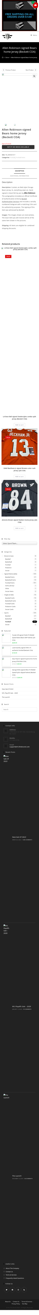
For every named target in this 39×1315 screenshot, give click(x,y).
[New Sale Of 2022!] (7, 838)
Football (12, 157)
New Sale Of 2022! (7, 689)
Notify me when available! (18, 147)
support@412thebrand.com (20, 747)
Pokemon (8, 568)
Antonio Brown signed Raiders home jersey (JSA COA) (19, 521)
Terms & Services (11, 1275)
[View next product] (35, 70)
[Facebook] (12, 1289)
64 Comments (28, 1178)
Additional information (19, 176)
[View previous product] (3, 70)
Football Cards (10, 604)
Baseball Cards (10, 598)
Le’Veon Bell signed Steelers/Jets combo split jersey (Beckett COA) (19, 418)
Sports (6, 613)
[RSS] (24, 1289)
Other (7, 588)
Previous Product (11, 70)
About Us (8, 1301)
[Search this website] (19, 709)
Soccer (7, 571)
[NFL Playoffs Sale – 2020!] (7, 1007)
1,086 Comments (27, 840)
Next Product (29, 70)
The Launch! (6, 697)
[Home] (2, 57)
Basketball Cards (10, 601)
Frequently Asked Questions (15, 1278)
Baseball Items (10, 577)
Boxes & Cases (9, 556)
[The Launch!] (7, 1177)
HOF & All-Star (9, 586)
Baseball (8, 559)
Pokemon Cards (10, 606)
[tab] (19, 171)
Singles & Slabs (9, 595)
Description (19, 171)
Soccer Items (9, 591)
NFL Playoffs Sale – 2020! (10, 693)
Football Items (20, 157)
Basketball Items (10, 580)
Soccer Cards (9, 609)
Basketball (8, 562)
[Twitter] (6, 1289)
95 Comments (27, 1009)
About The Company (12, 1268)
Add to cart (19, 425)
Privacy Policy (16, 1304)
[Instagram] (18, 1289)
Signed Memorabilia (10, 574)
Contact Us (9, 1272)
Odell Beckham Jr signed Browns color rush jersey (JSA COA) (19, 469)
